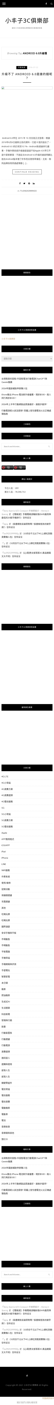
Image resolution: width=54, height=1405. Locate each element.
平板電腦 (6, 951)
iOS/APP (6, 845)
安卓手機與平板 (9, 933)
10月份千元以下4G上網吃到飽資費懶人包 (29, 543)
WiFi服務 (6, 870)
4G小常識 (6, 782)
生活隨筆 (6, 1008)
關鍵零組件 (7, 1083)
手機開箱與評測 (9, 964)
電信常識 (6, 1089)
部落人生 (6, 1070)
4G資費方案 (7, 789)
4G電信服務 (7, 801)
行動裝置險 (7, 1033)
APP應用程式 (8, 839)
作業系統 (21, 67)
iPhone (5, 858)
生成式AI (6, 1001)
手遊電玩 (6, 970)
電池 (4, 1120)
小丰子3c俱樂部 (8, 338)
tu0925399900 (28, 191)
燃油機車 (6, 995)
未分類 (5, 983)
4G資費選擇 (7, 795)
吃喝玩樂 (6, 914)
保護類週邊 (7, 895)
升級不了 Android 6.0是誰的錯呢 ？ (27, 76)
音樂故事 (6, 1126)
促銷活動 (6, 889)
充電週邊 (6, 901)
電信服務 (6, 1095)
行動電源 (6, 1045)
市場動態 (6, 939)
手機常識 (6, 958)
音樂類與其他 (8, 1133)
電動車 (5, 1114)
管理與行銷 (7, 1020)
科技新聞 (6, 1014)
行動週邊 (6, 1039)
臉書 (4, 1026)
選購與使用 (7, 1064)
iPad (4, 851)
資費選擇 (6, 1051)
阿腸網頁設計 (48, 1398)
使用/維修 (6, 883)
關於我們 (21, 1402)
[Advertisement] (27, 237)
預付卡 (5, 1139)
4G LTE (5, 776)
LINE (4, 864)
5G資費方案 (7, 820)
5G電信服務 (7, 826)
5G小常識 (6, 814)
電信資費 (6, 1101)
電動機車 (6, 1108)
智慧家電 (6, 976)
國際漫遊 (6, 926)
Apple (4, 833)
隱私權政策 (32, 1402)
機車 (4, 989)
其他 (4, 908)
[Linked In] (34, 183)
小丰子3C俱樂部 (27, 20)
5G (3, 807)
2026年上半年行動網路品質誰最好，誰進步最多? (24, 404)
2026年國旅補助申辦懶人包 (14, 388)
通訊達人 (6, 1058)
